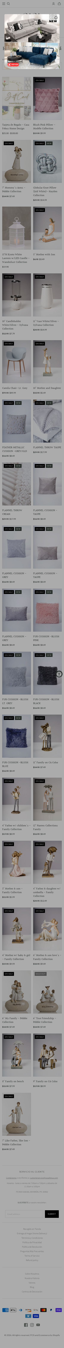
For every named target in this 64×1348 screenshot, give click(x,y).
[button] (56, 17)
